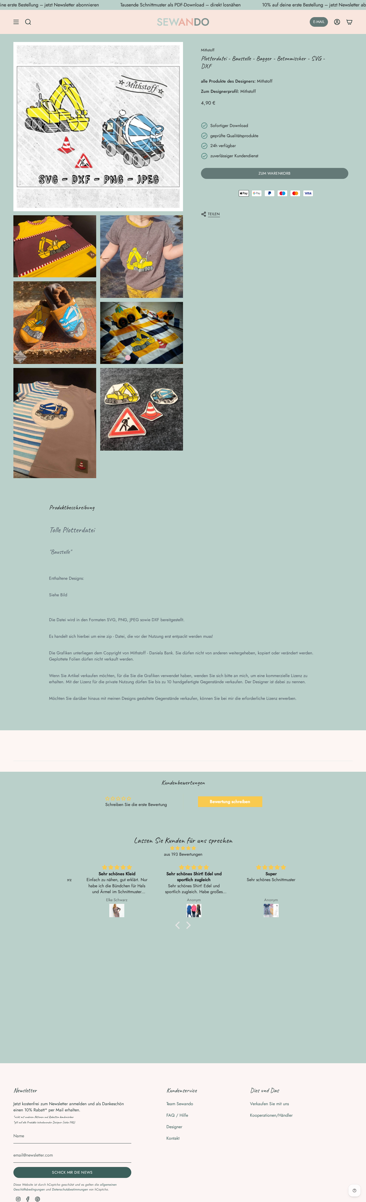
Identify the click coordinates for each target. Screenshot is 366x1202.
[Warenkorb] (349, 22)
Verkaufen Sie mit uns (269, 1104)
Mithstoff (207, 50)
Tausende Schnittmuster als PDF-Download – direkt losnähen (180, 4)
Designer (174, 1127)
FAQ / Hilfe (177, 1115)
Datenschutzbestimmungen (70, 1189)
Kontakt (173, 1138)
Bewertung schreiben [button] (230, 801)
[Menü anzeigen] (16, 22)
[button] (179, 925)
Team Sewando (179, 1104)
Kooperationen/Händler (271, 1115)
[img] (183, 848)
